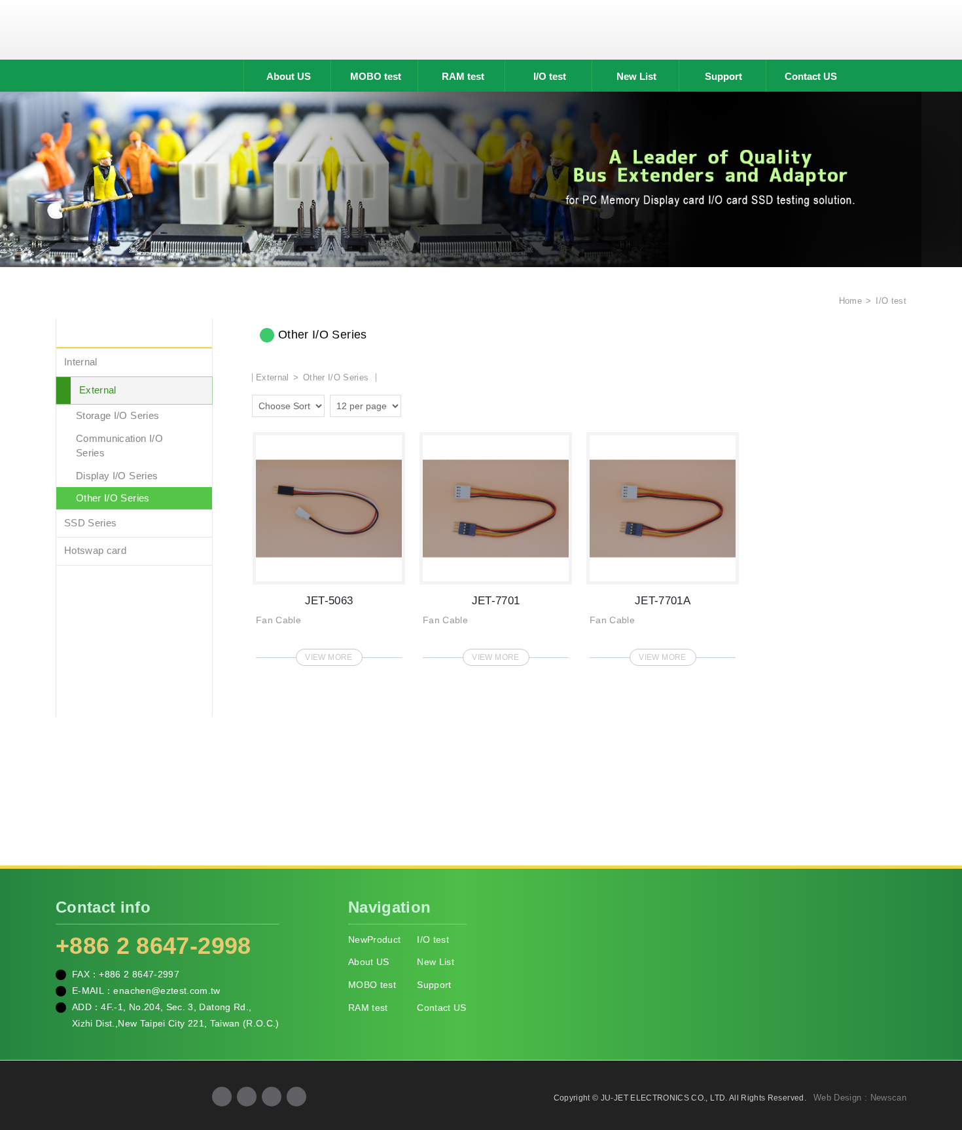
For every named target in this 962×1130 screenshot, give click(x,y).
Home (849, 301)
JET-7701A (662, 545)
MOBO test (375, 76)
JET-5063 (329, 545)
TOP (935, 1061)
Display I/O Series (117, 475)
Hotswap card (95, 550)
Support (723, 76)
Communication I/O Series (119, 446)
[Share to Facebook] (222, 1096)
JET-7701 (495, 545)
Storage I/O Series (117, 415)
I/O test (549, 76)
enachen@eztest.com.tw (166, 990)
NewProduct (374, 939)
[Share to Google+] (247, 1096)
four (432, 404)
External (97, 389)
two (414, 404)
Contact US (811, 76)
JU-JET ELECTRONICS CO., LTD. (481, 29)
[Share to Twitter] (271, 1096)
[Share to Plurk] (296, 1096)
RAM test (463, 76)
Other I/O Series (113, 497)
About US (288, 76)
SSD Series (90, 522)
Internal (81, 361)
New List (636, 76)
